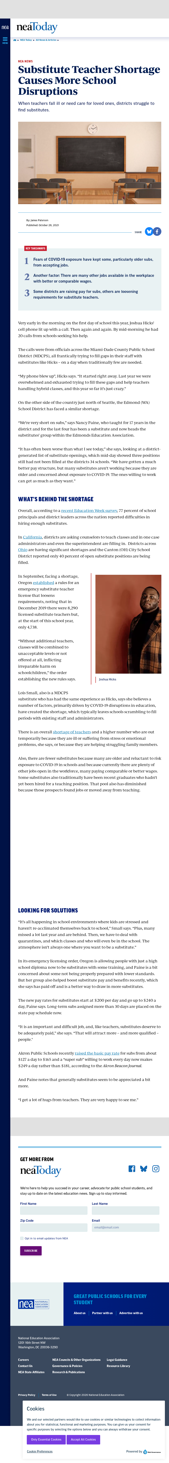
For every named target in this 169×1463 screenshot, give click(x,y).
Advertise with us (131, 1313)
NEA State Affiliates (31, 1372)
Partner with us (102, 1313)
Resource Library (118, 1366)
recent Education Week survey (89, 510)
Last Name (100, 1204)
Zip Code (27, 1220)
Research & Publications (68, 1372)
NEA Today (26, 40)
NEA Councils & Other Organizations (76, 1360)
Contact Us (25, 1366)
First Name (28, 1204)
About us (80, 1313)
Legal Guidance (117, 1360)
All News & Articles (46, 40)
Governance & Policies (67, 1366)
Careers (23, 1360)
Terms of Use (49, 1395)
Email (96, 1220)
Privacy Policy (26, 1395)
